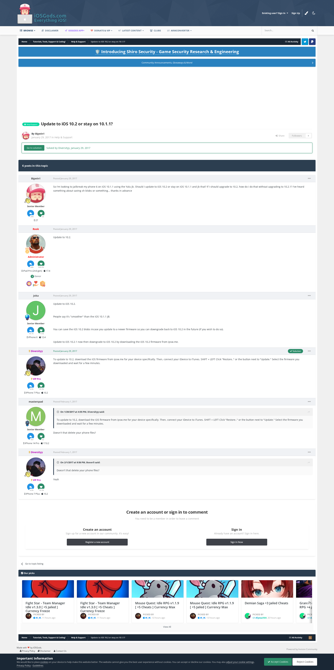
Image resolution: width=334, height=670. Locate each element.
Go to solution (34, 147)
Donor (37, 276)
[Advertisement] (167, 93)
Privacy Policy (28, 650)
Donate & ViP (102, 30)
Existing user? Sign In (274, 13)
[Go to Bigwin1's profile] (26, 135)
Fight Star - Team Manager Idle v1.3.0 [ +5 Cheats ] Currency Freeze (100, 607)
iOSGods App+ (76, 30)
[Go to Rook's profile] (35, 243)
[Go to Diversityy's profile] (35, 366)
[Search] (312, 30)
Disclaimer (51, 30)
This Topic (299, 30)
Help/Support (31, 124)
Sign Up (296, 13)
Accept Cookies (279, 661)
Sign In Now (236, 542)
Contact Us (60, 650)
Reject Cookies (304, 661)
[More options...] (309, 178)
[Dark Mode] (313, 13)
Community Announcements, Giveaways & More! (167, 62)
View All (167, 626)
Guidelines (38, 665)
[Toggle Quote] (58, 411)
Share (280, 135)
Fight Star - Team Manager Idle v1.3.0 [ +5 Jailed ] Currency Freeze (45, 607)
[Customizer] (306, 13)
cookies (44, 662)
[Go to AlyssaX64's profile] (248, 616)
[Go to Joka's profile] (35, 310)
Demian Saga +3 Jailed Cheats (266, 603)
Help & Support (63, 137)
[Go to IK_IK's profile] (28, 616)
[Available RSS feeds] (310, 637)
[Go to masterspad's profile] (35, 416)
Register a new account (97, 542)
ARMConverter (179, 30)
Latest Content (132, 30)
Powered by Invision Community (302, 649)
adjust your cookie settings (240, 662)
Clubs (157, 30)
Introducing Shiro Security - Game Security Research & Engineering (167, 51)
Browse (28, 30)
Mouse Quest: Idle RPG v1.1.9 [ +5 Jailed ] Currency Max (212, 605)
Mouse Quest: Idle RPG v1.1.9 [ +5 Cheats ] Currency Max (157, 605)
